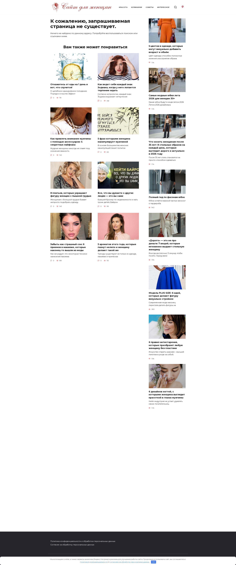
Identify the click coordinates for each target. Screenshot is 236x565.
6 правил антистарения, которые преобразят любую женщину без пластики (166, 345)
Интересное (163, 7)
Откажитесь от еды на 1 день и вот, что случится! (69, 86)
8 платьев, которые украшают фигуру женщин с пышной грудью (70, 194)
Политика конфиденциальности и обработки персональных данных (82, 541)
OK (153, 562)
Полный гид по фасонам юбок (167, 197)
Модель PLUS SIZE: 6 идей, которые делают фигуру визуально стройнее (165, 295)
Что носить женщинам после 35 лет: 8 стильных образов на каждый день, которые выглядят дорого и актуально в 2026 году (167, 147)
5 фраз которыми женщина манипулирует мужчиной (114, 140)
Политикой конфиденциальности (94, 562)
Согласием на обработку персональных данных (129, 562)
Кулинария (136, 7)
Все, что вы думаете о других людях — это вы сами (115, 194)
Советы (150, 7)
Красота (123, 7)
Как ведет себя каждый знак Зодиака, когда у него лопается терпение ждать (117, 87)
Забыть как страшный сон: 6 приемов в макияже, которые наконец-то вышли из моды (68, 247)
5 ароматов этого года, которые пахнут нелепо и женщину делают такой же (117, 247)
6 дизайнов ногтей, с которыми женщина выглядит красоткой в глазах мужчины (167, 394)
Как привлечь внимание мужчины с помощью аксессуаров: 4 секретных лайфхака (70, 141)
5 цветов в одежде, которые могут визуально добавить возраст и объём (166, 49)
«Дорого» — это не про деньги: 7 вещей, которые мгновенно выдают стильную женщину (166, 245)
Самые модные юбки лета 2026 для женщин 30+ (164, 97)
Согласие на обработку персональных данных (72, 545)
